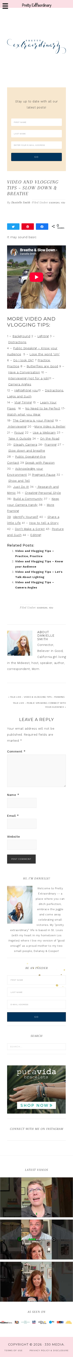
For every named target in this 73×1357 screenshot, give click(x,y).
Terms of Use (13, 1350)
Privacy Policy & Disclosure (49, 1350)
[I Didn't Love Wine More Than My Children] (36, 1282)
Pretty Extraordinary (36, 46)
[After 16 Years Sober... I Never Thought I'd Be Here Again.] (36, 1197)
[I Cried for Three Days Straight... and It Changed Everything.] (36, 1239)
